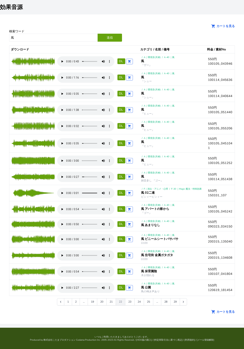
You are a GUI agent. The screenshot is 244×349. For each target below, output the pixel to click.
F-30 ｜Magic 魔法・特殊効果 (186, 188)
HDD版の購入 (144, 339)
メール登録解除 (205, 339)
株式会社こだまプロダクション (59, 339)
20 (101, 302)
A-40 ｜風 (169, 57)
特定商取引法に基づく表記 (168, 339)
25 (148, 302)
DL (121, 61)
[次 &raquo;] (183, 301)
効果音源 (11, 7)
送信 (110, 38)
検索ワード (16, 31)
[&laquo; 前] (60, 301)
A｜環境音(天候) (152, 57)
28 (165, 302)
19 (92, 302)
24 (139, 302)
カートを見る (225, 26)
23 (129, 302)
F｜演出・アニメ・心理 (156, 188)
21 (111, 302)
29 (175, 302)
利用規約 (189, 339)
